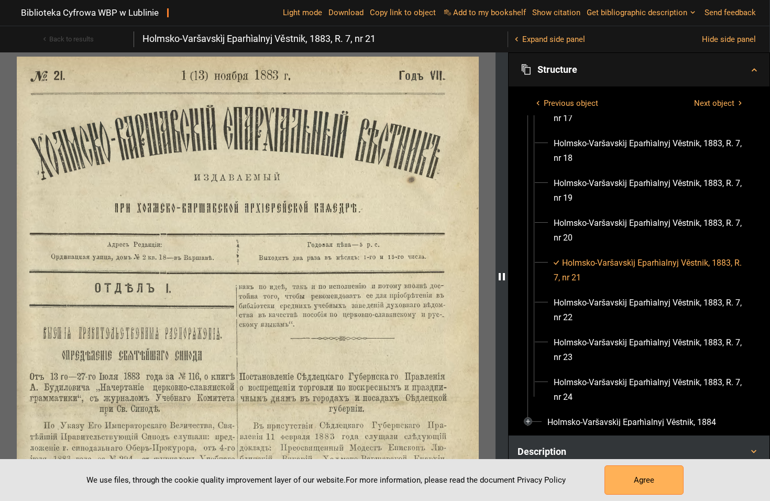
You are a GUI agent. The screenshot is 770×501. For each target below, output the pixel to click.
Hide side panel (729, 39)
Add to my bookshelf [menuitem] (489, 12)
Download (346, 12)
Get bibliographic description (637, 12)
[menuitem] (648, 151)
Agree (644, 480)
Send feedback (730, 12)
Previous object (571, 103)
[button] (639, 69)
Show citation (556, 12)
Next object (714, 103)
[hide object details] (502, 276)
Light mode (302, 12)
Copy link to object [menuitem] (403, 12)
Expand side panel (553, 39)
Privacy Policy (541, 480)
